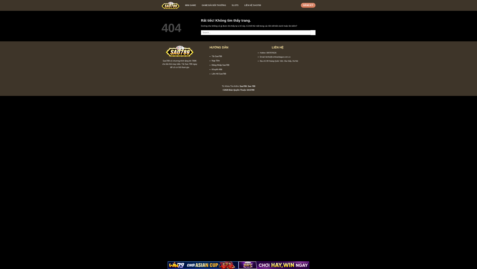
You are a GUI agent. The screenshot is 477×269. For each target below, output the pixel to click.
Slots (235, 5)
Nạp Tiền (216, 61)
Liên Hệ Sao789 (252, 5)
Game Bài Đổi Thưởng (214, 5)
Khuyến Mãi (217, 69)
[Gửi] (313, 32)
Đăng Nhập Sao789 (220, 65)
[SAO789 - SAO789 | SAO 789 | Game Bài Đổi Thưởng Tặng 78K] (170, 5)
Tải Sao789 (217, 56)
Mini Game (190, 5)
